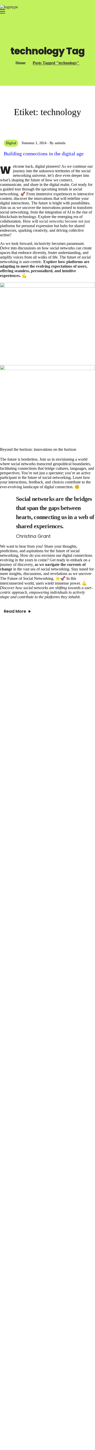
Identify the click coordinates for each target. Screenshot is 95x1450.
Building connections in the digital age (44, 153)
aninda (60, 143)
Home (20, 63)
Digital (11, 143)
